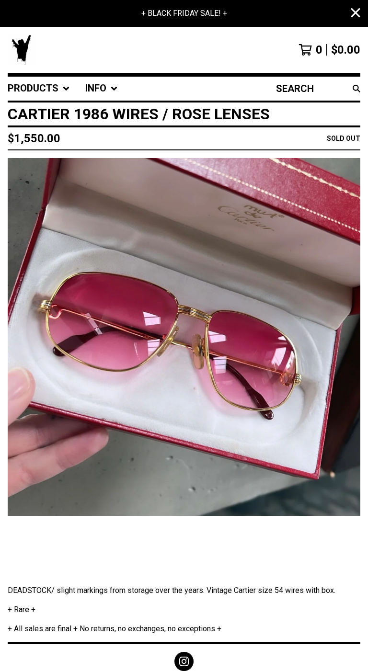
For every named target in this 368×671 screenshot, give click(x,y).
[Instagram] (184, 661)
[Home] (22, 49)
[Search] (356, 89)
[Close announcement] (355, 13)
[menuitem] (39, 89)
